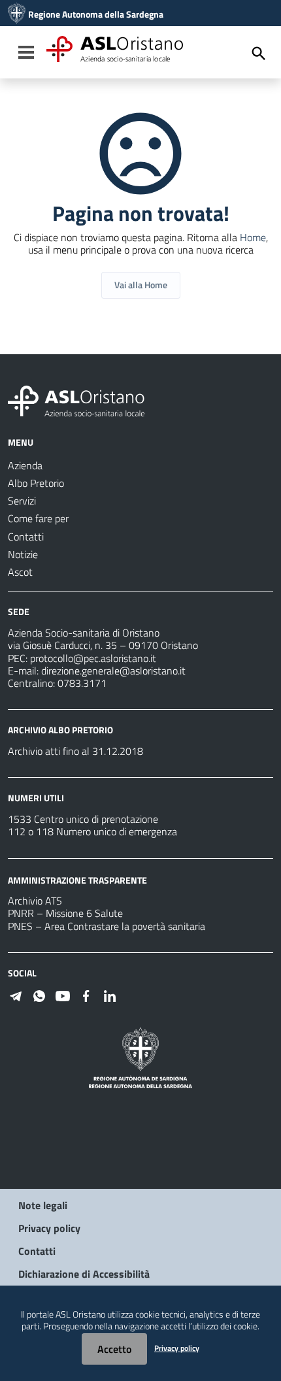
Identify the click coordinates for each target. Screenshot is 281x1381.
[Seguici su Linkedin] (110, 995)
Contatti (37, 1251)
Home (253, 237)
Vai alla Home (140, 284)
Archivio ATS (35, 900)
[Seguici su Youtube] (63, 995)
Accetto (114, 1349)
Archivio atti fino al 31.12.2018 (75, 751)
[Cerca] (258, 53)
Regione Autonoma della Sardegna (95, 14)
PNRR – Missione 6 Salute (65, 913)
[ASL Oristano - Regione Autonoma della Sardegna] (76, 400)
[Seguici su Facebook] (86, 995)
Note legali (42, 1205)
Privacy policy (49, 1228)
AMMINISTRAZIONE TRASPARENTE (77, 879)
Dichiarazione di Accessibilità (84, 1274)
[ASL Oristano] (16, 14)
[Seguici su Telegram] (16, 995)
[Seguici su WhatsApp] (39, 995)
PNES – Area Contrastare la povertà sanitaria (106, 926)
